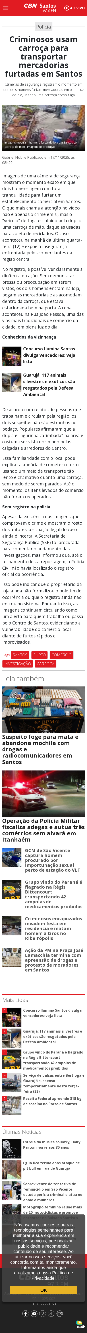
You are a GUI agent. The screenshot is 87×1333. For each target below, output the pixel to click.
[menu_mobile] (5, 8)
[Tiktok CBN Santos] (52, 1313)
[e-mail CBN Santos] (60, 1313)
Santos (20, 654)
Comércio (62, 654)
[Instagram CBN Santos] (43, 1313)
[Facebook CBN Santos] (26, 1313)
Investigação (17, 663)
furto (39, 654)
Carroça (45, 663)
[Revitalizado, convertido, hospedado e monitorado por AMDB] (80, 1323)
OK (43, 1290)
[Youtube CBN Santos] (35, 1313)
